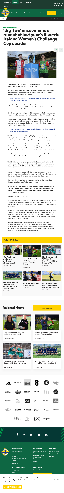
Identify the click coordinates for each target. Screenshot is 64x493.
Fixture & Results (54, 451)
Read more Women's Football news (47, 307)
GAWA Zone (15, 461)
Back (2, 18)
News (15, 2)
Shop (21, 2)
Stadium (29, 2)
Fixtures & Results (17, 451)
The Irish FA (6, 2)
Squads (14, 456)
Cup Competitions (54, 454)
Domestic (27, 13)
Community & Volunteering (37, 458)
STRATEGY (6, 6)
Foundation (39, 13)
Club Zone (15, 463)
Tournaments (16, 454)
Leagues (51, 456)
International (15, 13)
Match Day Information (19, 458)
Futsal (35, 461)
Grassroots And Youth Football (39, 452)
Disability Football (38, 455)
